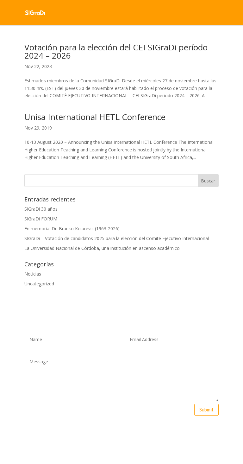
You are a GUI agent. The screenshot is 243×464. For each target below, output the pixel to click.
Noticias (32, 274)
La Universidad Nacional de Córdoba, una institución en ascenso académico (102, 248)
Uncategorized (39, 284)
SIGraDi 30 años (41, 209)
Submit (206, 409)
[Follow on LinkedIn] (141, 430)
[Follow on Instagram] (128, 430)
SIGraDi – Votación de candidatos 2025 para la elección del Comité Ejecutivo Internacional (116, 238)
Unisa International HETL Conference (94, 117)
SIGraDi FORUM (40, 219)
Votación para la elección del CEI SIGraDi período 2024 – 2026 (116, 51)
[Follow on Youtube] (114, 430)
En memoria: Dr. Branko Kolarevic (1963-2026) (72, 229)
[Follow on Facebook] (101, 430)
